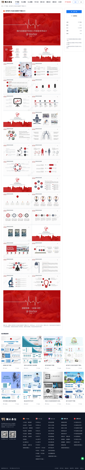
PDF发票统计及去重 (78, 430)
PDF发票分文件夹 (77, 439)
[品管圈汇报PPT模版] (11, 350)
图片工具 (42, 2)
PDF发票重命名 (77, 436)
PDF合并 (43, 447)
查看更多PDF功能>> (40, 459)
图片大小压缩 (51, 425)
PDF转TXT (38, 436)
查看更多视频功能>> (65, 447)
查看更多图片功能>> (52, 456)
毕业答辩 (25, 430)
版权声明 (72, 468)
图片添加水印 (51, 447)
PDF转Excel (38, 425)
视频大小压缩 (64, 428)
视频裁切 (63, 439)
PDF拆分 (37, 450)
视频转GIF (68, 442)
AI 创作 (60, 2)
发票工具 (54, 2)
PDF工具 (36, 2)
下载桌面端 (68, 2)
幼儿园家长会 (25, 442)
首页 (2, 6)
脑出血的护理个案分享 (28, 401)
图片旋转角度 (51, 436)
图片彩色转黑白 (51, 450)
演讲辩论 (25, 445)
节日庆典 (25, 433)
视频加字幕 (63, 445)
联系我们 (77, 468)
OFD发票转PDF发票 (78, 428)
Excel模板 (30, 2)
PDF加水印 (38, 456)
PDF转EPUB (38, 433)
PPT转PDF (38, 445)
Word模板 (23, 2)
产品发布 (30, 425)
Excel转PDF (38, 442)
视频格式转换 (64, 422)
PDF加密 (42, 450)
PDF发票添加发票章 (78, 433)
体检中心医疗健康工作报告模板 (30, 365)
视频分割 (68, 436)
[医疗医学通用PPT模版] (53, 350)
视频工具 (48, 2)
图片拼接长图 (51, 442)
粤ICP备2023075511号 (15, 468)
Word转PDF (38, 439)
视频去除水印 (64, 433)
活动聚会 (25, 439)
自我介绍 (30, 445)
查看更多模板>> (26, 447)
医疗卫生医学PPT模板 (70, 401)
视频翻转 (68, 439)
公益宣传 (30, 436)
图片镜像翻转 (51, 445)
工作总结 (25, 422)
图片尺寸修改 (51, 428)
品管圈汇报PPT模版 (7, 365)
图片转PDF (38, 447)
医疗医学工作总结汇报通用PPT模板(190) (74, 365)
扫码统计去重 (76, 442)
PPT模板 (17, 2)
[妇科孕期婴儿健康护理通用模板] (11, 385)
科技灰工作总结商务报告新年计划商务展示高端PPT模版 (53, 401)
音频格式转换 (64, 425)
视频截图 (63, 442)
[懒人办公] (6, 1)
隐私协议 (67, 468)
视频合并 (63, 436)
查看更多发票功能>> (78, 445)
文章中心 (82, 468)
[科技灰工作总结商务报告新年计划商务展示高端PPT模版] (53, 385)
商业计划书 (25, 428)
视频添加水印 (64, 430)
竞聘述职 (31, 428)
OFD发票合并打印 (77, 425)
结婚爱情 (30, 430)
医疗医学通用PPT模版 (49, 365)
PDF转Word (38, 422)
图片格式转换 (51, 422)
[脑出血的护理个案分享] (32, 385)
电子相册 (25, 436)
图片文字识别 (51, 430)
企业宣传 (25, 425)
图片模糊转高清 (51, 453)
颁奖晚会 (30, 433)
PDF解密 (37, 453)
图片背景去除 (51, 433)
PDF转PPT (38, 428)
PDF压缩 (42, 453)
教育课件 (30, 422)
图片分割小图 (51, 439)
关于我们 (56, 468)
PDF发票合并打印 (77, 422)
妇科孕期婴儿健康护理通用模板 (9, 401)
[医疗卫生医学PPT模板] (74, 385)
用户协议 (61, 468)
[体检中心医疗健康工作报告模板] (32, 350)
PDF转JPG (38, 430)
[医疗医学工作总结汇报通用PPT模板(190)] (74, 350)
